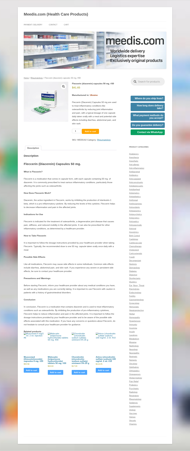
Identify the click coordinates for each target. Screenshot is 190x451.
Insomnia (133, 328)
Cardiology (133, 239)
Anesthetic (133, 161)
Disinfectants (134, 278)
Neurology (133, 349)
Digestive (133, 275)
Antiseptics (134, 221)
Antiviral (132, 228)
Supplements (134, 406)
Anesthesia (134, 157)
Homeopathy (134, 317)
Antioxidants (134, 207)
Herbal (132, 314)
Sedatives (133, 403)
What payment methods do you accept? (148, 116)
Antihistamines (135, 204)
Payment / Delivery (33, 25)
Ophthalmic (134, 367)
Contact (53, 25)
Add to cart (90, 131)
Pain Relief (133, 381)
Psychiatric (134, 388)
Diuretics (133, 282)
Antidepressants (136, 186)
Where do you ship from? (149, 98)
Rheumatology (37, 78)
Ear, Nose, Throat (136, 285)
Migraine (132, 342)
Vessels (132, 420)
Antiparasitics (135, 211)
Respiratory (134, 396)
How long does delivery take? (150, 106)
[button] (63, 86)
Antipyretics (134, 218)
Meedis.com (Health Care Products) (56, 14)
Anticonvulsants (136, 182)
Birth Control (134, 236)
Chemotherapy (135, 246)
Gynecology (134, 303)
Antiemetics (134, 193)
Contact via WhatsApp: (150, 132)
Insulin (132, 332)
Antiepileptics (135, 197)
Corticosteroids (135, 253)
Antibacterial (134, 172)
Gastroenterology (136, 300)
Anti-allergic (134, 165)
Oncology (133, 364)
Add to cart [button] (31, 370)
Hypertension (134, 321)
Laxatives (133, 335)
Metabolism (134, 339)
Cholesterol (134, 250)
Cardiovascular (135, 243)
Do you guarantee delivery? (147, 125)
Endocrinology (135, 292)
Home (26, 78)
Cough (132, 257)
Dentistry (133, 264)
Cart (66, 25)
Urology (132, 410)
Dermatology (134, 268)
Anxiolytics (134, 232)
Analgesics (134, 154)
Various (132, 417)
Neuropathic (134, 353)
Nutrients (133, 360)
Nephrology (134, 346)
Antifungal (133, 200)
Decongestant (135, 260)
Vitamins (133, 424)
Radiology (133, 392)
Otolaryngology (135, 378)
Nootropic (133, 356)
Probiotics (133, 385)
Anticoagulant (135, 179)
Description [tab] (33, 148)
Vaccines (133, 413)
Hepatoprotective (136, 310)
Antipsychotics (135, 214)
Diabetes (133, 271)
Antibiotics (133, 175)
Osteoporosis (135, 374)
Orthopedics (134, 371)
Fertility (132, 296)
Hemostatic (134, 307)
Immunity (133, 324)
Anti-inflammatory (136, 168)
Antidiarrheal (134, 189)
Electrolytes (134, 289)
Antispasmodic (135, 225)
